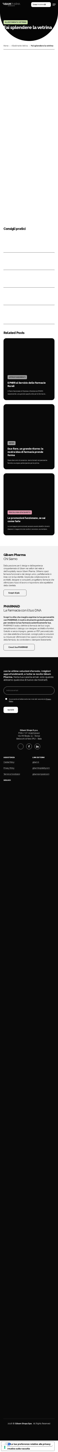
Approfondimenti (17, 377)
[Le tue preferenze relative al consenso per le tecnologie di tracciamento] (4, 1447)
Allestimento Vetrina (15, 22)
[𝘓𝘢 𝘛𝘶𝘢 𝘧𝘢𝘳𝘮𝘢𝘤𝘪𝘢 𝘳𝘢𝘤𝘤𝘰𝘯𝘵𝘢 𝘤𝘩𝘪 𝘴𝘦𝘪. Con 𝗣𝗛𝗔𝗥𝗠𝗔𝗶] (42, 849)
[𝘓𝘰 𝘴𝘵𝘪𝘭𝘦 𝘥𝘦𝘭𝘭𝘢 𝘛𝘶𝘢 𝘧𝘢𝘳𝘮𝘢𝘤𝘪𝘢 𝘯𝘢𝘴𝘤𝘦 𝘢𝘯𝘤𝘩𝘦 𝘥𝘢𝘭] (16, 898)
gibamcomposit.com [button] (40, 774)
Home (6, 46)
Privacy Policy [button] (9, 768)
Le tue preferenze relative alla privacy (30, 1444)
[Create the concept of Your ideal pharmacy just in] (16, 1256)
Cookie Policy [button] (9, 762)
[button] (54, 4)
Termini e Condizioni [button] (12, 774)
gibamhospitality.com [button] (41, 768)
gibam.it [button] (35, 762)
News (11, 443)
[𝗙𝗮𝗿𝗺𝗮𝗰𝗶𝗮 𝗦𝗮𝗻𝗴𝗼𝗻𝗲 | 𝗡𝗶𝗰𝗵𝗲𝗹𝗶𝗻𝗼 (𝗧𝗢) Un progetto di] (42, 1121)
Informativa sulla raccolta (16, 1448)
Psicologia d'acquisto (19, 512)
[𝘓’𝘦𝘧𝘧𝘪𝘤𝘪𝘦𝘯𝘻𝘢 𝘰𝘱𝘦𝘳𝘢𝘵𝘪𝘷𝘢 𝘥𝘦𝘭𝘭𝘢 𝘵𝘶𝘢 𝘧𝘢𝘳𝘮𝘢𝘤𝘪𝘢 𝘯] (16, 1079)
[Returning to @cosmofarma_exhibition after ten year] (42, 1320)
